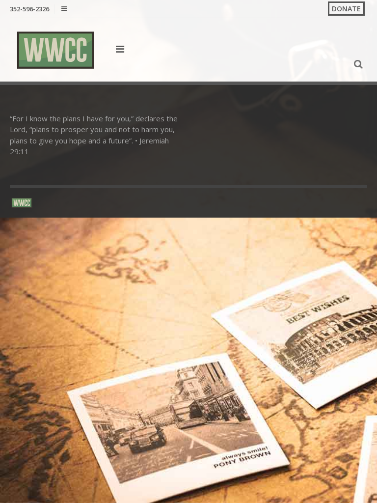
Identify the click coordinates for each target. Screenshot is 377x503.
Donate (346, 8)
